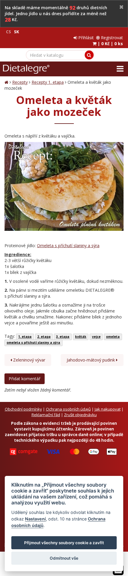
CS (8, 31)
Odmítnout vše (64, 558)
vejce (96, 336)
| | (109, 43)
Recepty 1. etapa (48, 82)
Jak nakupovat (108, 409)
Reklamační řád (46, 414)
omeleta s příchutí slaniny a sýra (33, 342)
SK (16, 31)
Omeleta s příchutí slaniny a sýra (68, 245)
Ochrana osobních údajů (68, 409)
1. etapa (25, 336)
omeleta (113, 336)
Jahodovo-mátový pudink (91, 360)
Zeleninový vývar (28, 360)
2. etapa (44, 336)
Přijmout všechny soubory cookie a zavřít (64, 542)
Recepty (20, 82)
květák (80, 336)
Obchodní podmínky (23, 409)
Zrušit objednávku (80, 414)
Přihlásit (85, 37)
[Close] (121, 7)
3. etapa (62, 336)
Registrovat (111, 37)
